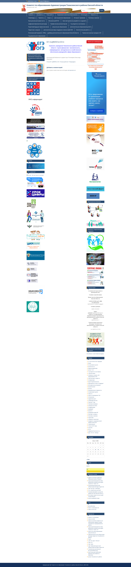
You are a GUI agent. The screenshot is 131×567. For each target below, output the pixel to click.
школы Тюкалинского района (95, 556)
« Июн (88, 459)
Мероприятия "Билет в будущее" (96, 383)
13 (95, 449)
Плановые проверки (93, 404)
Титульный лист (64, 62)
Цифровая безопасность (94, 431)
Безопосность (91, 366)
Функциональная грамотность (36, 21)
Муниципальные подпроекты (95, 390)
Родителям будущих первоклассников (38, 27)
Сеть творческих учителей (94, 490)
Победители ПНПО (92, 405)
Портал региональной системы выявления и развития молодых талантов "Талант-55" (95, 482)
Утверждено (72, 62)
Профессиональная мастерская (58, 24)
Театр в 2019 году (92, 426)
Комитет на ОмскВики (93, 517)
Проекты (41, 18)
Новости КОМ (91, 519)
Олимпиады (31, 18)
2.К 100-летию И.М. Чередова (95, 361)
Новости (93, 15)
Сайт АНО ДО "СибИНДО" (94, 488)
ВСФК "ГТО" (91, 370)
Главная (30, 15)
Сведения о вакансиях (93, 419)
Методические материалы (94, 385)
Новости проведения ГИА (94, 395)
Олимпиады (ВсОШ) (92, 400)
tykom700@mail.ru (44, 1)
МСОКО (90, 388)
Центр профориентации (93, 498)
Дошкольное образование (59, 27)
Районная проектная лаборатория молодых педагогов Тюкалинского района (96, 536)
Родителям (90, 417)
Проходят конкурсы (92, 414)
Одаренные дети (92, 398)
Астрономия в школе (93, 365)
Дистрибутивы (91, 506)
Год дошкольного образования (36, 36)
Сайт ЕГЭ (90, 542)
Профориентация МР (93, 412)
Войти (88, 466)
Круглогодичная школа (93, 381)
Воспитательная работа (82, 30)
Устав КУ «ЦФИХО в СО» (53, 62)
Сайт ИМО (90, 544)
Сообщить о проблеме (96, 110)
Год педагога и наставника (78, 24)
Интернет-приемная (79, 18)
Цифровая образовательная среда (37, 24)
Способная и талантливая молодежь (95, 353)
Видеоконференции (92, 368)
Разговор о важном (93, 18)
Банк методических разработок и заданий (74, 21)
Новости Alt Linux (92, 509)
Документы (40, 15)
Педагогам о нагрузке (34, 30)
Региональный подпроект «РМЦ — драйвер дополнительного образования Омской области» (53, 33)
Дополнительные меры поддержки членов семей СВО (58, 30)
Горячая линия (91, 373)
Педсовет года (91, 402)
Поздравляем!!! (91, 407)
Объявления (91, 397)
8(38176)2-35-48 (32, 1)
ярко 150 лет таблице (93, 432)
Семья (49, 18)
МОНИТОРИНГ (91, 386)
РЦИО (89, 539)
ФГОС (89, 429)
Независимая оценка (93, 392)
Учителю (90, 427)
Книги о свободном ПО (93, 507)
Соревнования (91, 424)
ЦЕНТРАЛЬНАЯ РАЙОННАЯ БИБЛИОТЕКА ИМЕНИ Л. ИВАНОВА (94, 554)
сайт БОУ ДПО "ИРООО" (94, 540)
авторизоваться (72, 70)
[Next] (41, 68)
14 (98, 449)
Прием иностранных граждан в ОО (91, 33)
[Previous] (29, 68)
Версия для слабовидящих (95, 41)
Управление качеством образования (67, 15)
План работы (50, 15)
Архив (89, 363)
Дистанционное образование (62, 18)
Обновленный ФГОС (53, 21)
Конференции (91, 380)
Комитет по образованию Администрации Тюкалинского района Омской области (65, 5)
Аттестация (84, 15)
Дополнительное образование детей (80, 27)
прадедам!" (90, 409)
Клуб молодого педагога (94, 378)
